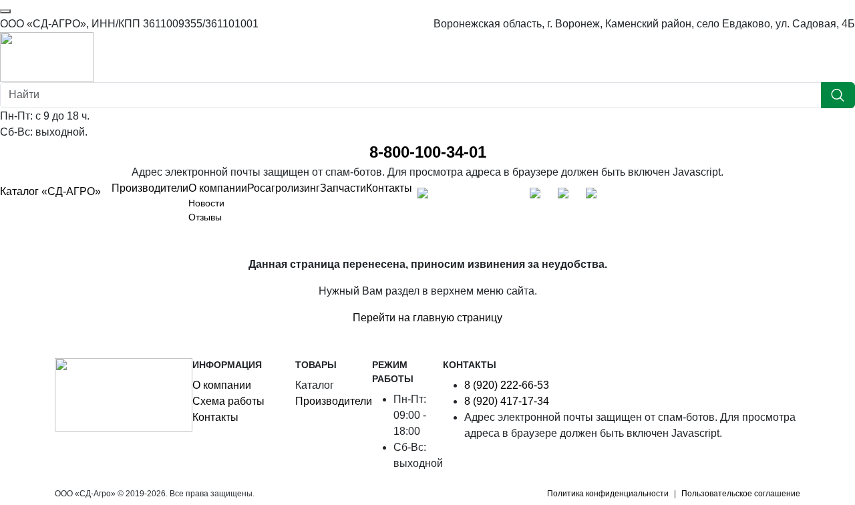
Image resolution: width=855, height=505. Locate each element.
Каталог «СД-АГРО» (50, 191)
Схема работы (228, 401)
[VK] (482, 196)
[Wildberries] (566, 196)
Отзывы (205, 217)
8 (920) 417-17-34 (506, 401)
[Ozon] (538, 196)
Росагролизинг (283, 188)
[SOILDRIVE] (594, 196)
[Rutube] (510, 196)
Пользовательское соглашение (740, 493)
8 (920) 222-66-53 (506, 385)
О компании (217, 188)
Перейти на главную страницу (427, 317)
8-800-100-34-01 (427, 152)
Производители (150, 188)
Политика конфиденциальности (608, 493)
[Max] (426, 196)
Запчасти (343, 188)
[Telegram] (454, 196)
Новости (206, 203)
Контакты (389, 188)
